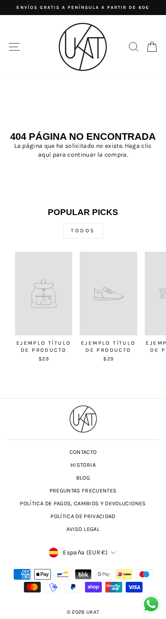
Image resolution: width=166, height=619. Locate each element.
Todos (83, 230)
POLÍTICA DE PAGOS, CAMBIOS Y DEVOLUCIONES (83, 503)
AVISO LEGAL (83, 529)
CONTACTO (83, 452)
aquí (44, 154)
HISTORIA (83, 464)
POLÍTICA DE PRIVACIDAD (83, 516)
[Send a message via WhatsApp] (151, 604)
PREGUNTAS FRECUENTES (83, 490)
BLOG (83, 477)
